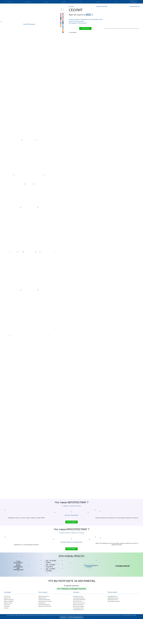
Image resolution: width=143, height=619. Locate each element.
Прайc (46, 1)
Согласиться (63, 617)
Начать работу (71, 522)
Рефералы (64, 1)
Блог (81, 1)
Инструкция (28, 1)
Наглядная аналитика (134, 6)
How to (115, 1)
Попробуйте (85, 28)
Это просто (71, 6)
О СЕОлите (9, 1)
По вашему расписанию (101, 6)
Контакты (98, 1)
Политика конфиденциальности (75, 617)
